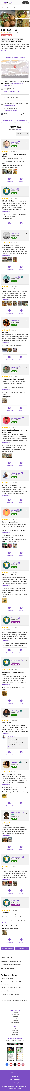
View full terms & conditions (10, 994)
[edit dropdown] (26, 739)
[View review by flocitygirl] (6, 279)
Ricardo (14, 510)
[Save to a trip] (24, 12)
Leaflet (7, 75)
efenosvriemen (16, 812)
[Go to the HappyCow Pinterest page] (19, 1064)
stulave (13, 233)
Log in (26, 3)
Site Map (15, 1034)
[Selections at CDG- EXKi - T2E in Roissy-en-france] (15, 883)
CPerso (19, 129)
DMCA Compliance (15, 1079)
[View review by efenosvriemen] (6, 816)
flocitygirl (14, 277)
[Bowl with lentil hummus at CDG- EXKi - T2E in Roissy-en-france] (4, 796)
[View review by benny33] (6, 620)
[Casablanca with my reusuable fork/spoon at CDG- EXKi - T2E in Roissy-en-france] (4, 693)
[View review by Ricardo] (6, 512)
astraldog (14, 367)
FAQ (15, 1028)
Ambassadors (15, 1015)
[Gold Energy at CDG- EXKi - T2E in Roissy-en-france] (15, 171)
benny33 (14, 618)
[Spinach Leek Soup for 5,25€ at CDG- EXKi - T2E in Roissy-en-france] (4, 600)
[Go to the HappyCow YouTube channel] (11, 1064)
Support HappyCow (15, 1083)
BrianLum (14, 142)
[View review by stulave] (6, 236)
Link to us (15, 1032)
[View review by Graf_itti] (6, 565)
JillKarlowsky (15, 473)
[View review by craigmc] (6, 323)
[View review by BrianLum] (6, 144)
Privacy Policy (15, 1073)
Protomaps (12, 75)
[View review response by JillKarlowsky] (4, 737)
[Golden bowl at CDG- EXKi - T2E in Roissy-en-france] (9, 350)
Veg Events (15, 1017)
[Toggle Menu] (2, 3)
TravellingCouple (16, 857)
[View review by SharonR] (6, 713)
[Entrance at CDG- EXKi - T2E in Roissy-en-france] (4, 545)
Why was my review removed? (11, 961)
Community (15, 1010)
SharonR (14, 711)
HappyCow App (15, 1038)
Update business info (11, 105)
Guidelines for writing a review (10, 965)
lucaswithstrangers (16, 418)
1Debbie (14, 189)
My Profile (15, 1013)
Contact (15, 1030)
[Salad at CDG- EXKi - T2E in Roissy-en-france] (9, 883)
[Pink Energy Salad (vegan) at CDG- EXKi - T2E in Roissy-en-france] (9, 545)
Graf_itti (14, 563)
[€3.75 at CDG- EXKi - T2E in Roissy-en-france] (15, 350)
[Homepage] (9, 3)
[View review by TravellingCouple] (6, 859)
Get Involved (15, 1023)
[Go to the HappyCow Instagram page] (23, 1064)
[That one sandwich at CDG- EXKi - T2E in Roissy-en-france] (4, 350)
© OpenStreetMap (20, 75)
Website (8, 57)
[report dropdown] (27, 142)
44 (5, 12)
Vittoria (14, 762)
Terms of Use (15, 1076)
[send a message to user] (19, 142)
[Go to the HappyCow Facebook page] (7, 1064)
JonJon (13, 114)
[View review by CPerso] (6, 903)
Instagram (15, 57)
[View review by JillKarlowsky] (6, 475)
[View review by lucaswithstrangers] (6, 420)
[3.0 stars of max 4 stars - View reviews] (4, 33)
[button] (15, 67)
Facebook (22, 57)
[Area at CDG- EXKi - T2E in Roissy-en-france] (4, 883)
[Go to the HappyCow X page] (15, 1064)
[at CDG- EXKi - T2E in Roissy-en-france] (4, 171)
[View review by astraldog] (6, 369)
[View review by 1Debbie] (6, 191)
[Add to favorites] (28, 12)
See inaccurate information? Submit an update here (14, 983)
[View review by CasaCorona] (6, 662)
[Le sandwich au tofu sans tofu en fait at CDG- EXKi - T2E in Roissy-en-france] (4, 932)
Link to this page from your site (11, 987)
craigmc (14, 321)
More (2, 50)
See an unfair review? (8, 991)
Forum (15, 1019)
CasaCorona (15, 660)
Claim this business (10, 111)
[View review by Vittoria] (6, 765)
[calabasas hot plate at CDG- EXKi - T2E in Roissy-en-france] (9, 839)
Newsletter (15, 1021)
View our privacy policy (8, 968)
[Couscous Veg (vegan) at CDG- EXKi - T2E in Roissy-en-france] (15, 545)
